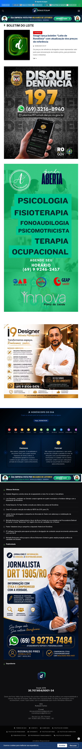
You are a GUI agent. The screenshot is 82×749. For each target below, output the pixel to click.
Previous (5, 452)
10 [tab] (52, 470)
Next (76, 452)
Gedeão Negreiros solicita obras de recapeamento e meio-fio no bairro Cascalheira (34, 494)
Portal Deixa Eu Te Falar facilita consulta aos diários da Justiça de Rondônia (32, 505)
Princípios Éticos (19, 735)
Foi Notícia (37, 32)
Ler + (35, 58)
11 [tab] (55, 470)
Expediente (33, 731)
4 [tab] (33, 470)
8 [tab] (46, 470)
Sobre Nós (46, 728)
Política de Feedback (63, 735)
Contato (34, 728)
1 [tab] (23, 470)
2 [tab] (27, 470)
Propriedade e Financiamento (40, 735)
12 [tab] (59, 470)
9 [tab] (49, 470)
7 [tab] (43, 470)
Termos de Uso (21, 728)
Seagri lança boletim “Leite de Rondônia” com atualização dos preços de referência (55, 38)
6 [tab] (39, 470)
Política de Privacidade (17, 731)
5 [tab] (36, 470)
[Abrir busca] (3, 11)
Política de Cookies (61, 728)
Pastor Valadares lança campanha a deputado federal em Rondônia (29, 527)
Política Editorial (48, 731)
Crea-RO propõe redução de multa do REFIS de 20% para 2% (27, 509)
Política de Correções (68, 731)
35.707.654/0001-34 (41, 690)
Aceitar (62, 745)
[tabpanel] (23, 452)
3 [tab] (30, 470)
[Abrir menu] (79, 11)
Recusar (73, 745)
